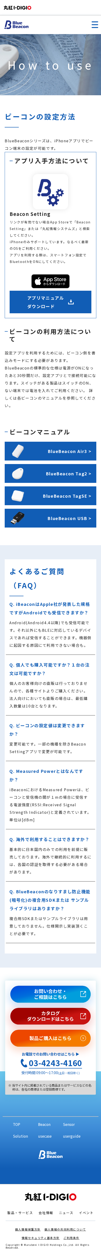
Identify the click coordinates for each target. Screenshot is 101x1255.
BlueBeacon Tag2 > (69, 473)
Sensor (69, 1124)
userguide (72, 1136)
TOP (16, 1124)
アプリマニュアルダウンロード (45, 302)
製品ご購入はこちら (50, 1038)
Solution (20, 1136)
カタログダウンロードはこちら (50, 1016)
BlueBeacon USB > (69, 518)
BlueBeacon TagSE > (67, 496)
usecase (45, 1136)
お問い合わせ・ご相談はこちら (50, 994)
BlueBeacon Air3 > (70, 451)
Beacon (44, 1124)
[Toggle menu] (94, 24)
